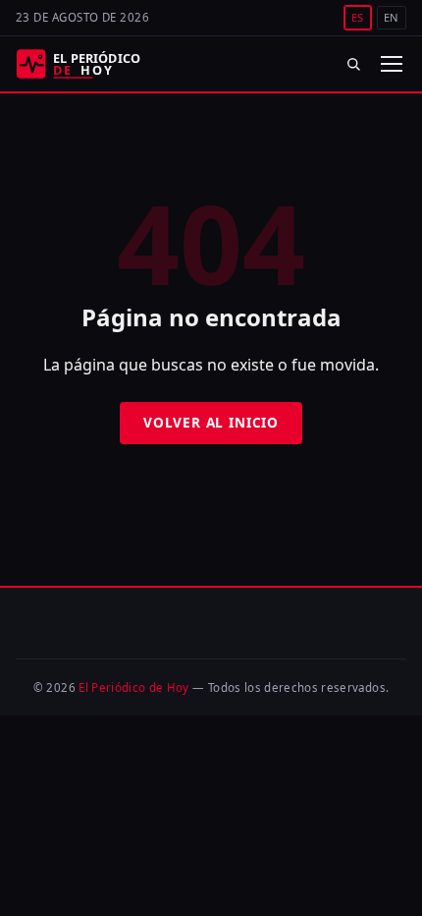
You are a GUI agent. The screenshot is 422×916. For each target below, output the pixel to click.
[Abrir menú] (390, 64)
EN (391, 17)
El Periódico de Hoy (134, 687)
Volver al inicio (211, 422)
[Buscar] (354, 63)
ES (357, 17)
